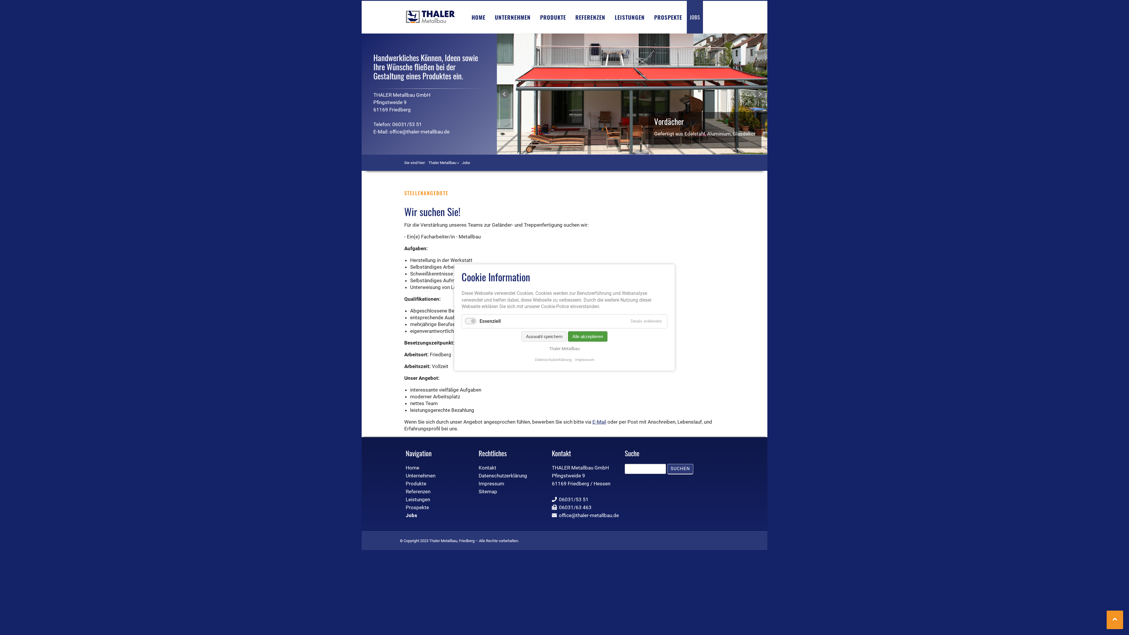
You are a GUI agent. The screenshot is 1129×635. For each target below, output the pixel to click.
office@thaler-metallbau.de (420, 132)
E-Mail (599, 422)
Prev (504, 94)
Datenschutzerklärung (553, 359)
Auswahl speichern (544, 336)
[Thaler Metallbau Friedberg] (430, 17)
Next (759, 94)
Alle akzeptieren (587, 336)
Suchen (680, 468)
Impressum (584, 359)
